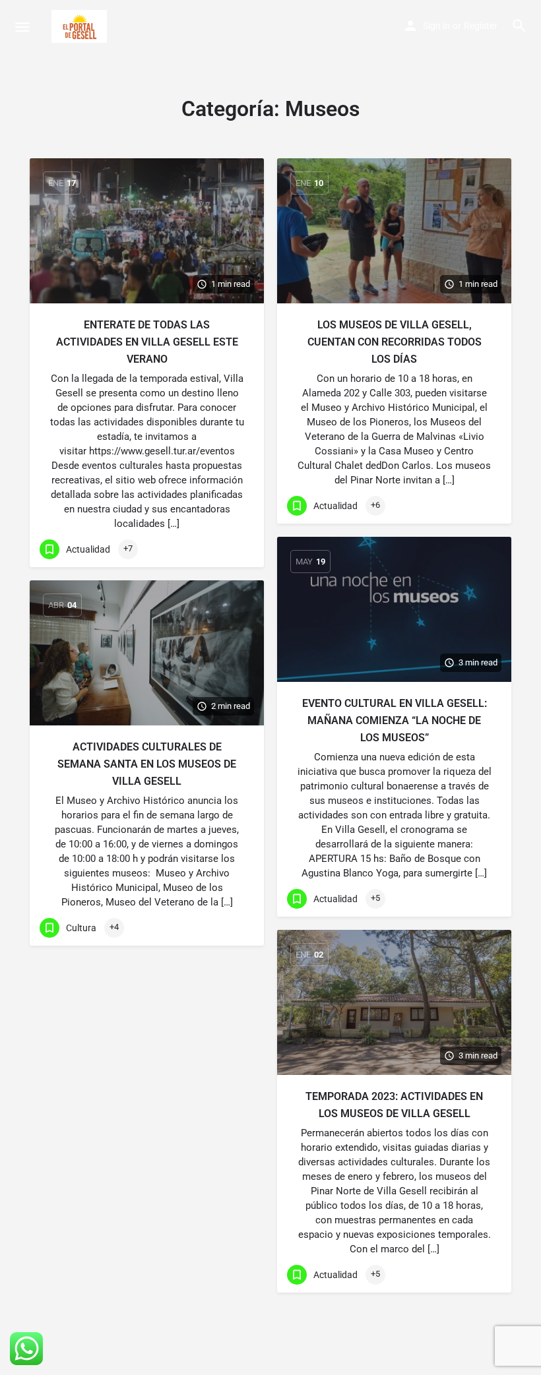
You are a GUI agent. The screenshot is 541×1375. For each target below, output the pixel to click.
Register (480, 25)
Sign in (436, 25)
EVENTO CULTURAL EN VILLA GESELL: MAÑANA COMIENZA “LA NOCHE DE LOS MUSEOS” (394, 720)
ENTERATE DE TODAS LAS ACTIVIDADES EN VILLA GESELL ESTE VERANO (147, 342)
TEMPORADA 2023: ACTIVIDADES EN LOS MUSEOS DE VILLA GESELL (394, 1105)
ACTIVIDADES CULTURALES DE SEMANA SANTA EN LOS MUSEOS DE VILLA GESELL (146, 764)
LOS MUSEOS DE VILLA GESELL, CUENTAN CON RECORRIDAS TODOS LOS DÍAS (394, 342)
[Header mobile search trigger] (519, 25)
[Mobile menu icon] (22, 27)
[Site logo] (80, 26)
